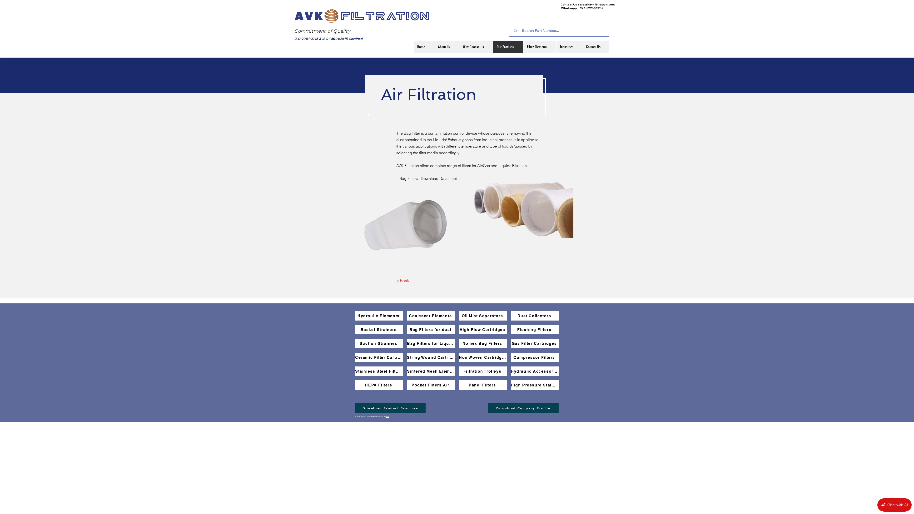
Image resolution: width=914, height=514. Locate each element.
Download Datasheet (439, 178)
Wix (387, 416)
